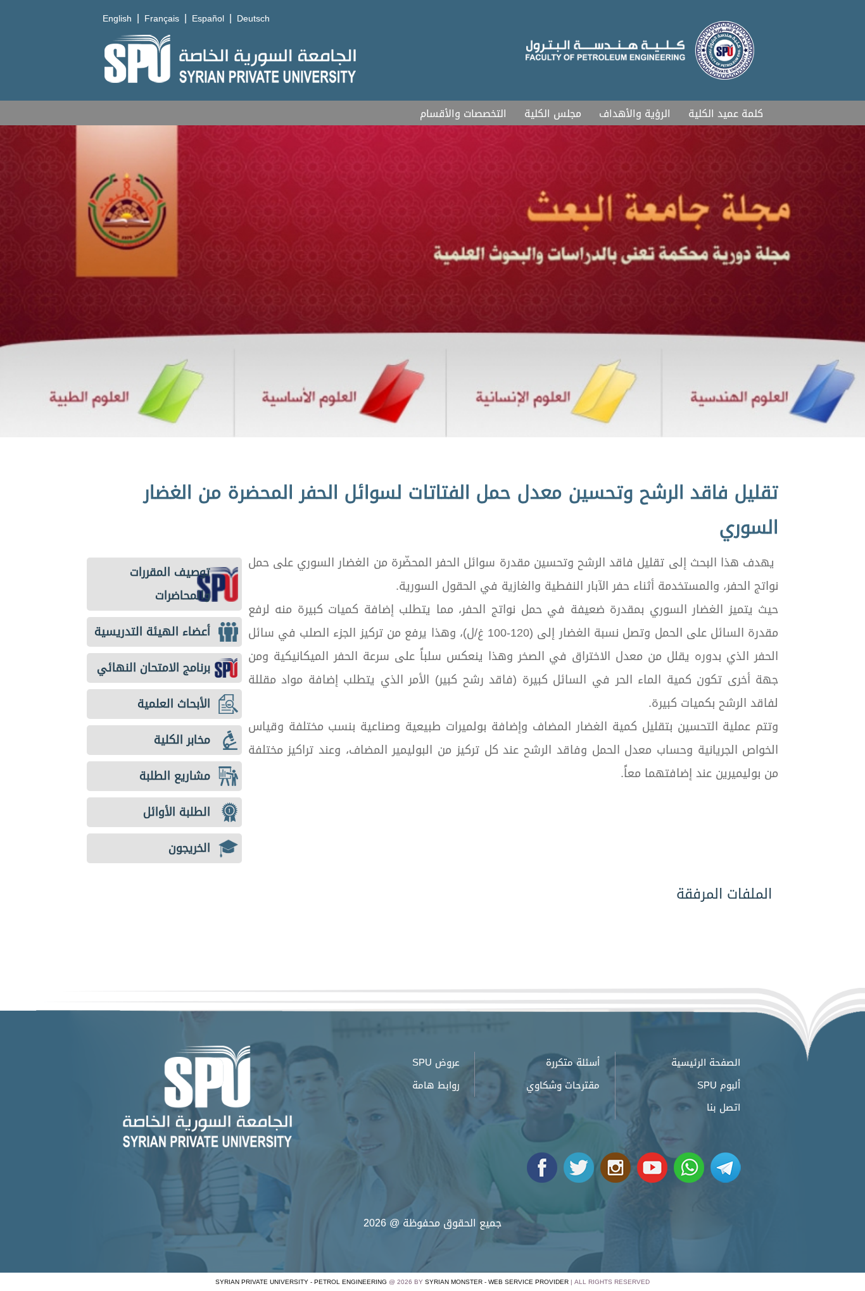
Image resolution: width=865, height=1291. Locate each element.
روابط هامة (436, 1085)
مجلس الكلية (552, 113)
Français (161, 18)
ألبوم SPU (718, 1085)
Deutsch (253, 18)
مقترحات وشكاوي (563, 1085)
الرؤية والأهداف (635, 113)
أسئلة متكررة (573, 1062)
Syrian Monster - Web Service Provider (497, 1282)
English (117, 18)
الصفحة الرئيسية (705, 1062)
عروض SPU (436, 1062)
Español (208, 18)
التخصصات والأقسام (463, 113)
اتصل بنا (723, 1107)
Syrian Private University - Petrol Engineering (301, 1282)
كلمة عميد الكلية (725, 113)
